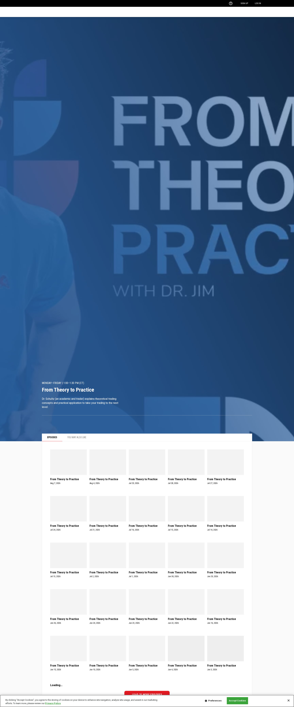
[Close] (288, 700)
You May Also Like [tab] (76, 437)
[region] (147, 701)
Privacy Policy (53, 703)
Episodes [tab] (52, 437)
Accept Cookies (237, 700)
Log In (258, 3)
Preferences (215, 700)
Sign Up (244, 3)
